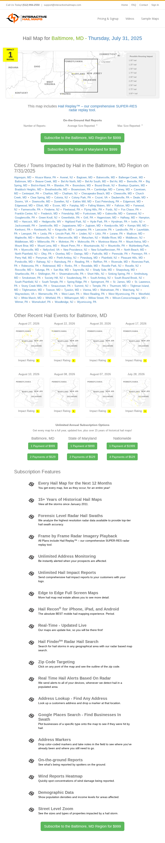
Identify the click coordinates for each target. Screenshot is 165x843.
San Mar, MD (61, 269)
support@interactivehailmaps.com (62, 5)
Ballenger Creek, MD (131, 177)
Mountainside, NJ (94, 245)
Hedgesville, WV (51, 221)
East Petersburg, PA (107, 201)
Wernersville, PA (48, 293)
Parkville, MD (100, 253)
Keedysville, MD (114, 225)
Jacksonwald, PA (25, 225)
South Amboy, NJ (100, 277)
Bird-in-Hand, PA (40, 185)
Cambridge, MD (103, 189)
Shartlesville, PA (24, 273)
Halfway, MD (127, 217)
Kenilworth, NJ (42, 229)
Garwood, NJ (133, 213)
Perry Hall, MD (23, 257)
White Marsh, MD (31, 297)
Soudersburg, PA (76, 277)
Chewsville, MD (123, 193)
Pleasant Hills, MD (132, 257)
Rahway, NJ (43, 261)
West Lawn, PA (70, 293)
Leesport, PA (28, 233)
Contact (143, 5)
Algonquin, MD (22, 177)
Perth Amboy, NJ (66, 257)
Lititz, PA (100, 233)
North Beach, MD (134, 249)
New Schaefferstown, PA (105, 249)
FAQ (133, 5)
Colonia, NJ (61, 197)
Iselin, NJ (136, 221)
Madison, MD (134, 233)
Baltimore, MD (23, 181)
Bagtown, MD (84, 177)
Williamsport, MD (74, 297)
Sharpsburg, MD (125, 269)
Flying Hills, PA (93, 209)
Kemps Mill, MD (137, 225)
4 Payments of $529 (122, 456)
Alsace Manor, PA (45, 177)
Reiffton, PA (100, 261)
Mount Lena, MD (47, 245)
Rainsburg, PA (62, 261)
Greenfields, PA (70, 217)
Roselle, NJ (132, 265)
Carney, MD (123, 189)
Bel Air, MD (116, 181)
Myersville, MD (30, 249)
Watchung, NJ (131, 289)
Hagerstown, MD (106, 217)
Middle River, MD (112, 237)
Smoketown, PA (31, 277)
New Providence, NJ (75, 249)
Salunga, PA (42, 269)
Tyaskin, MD (71, 289)
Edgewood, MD (24, 205)
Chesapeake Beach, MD (95, 193)
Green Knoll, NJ (48, 217)
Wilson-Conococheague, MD (128, 297)
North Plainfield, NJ (26, 253)
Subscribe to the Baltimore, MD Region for (82, 138)
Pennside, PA (120, 253)
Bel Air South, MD (95, 181)
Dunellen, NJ (61, 201)
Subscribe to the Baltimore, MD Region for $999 (82, 826)
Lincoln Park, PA (65, 233)
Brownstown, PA (80, 189)
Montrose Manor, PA (110, 241)
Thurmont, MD (118, 285)
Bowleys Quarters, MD (132, 185)
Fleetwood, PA (71, 209)
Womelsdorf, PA (41, 301)
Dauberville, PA (120, 197)
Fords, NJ (111, 209)
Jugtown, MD (93, 225)
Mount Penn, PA (70, 245)
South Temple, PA (52, 281)
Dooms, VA (21, 201)
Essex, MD (59, 205)
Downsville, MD (41, 201)
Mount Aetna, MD (136, 241)
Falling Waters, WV (99, 205)
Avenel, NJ (66, 177)
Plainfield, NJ (109, 257)
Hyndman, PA (119, 221)
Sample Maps (150, 18)
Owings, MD (81, 253)
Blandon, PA (61, 185)
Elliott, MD (42, 205)
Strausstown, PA (61, 285)
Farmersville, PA (30, 209)
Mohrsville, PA (86, 241)
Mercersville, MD (68, 237)
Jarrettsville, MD (48, 225)
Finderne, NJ (51, 209)
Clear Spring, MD (40, 197)
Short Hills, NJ (95, 273)
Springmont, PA (100, 281)
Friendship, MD (70, 213)
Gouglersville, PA (25, 217)
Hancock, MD (30, 221)
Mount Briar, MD (24, 245)
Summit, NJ (81, 285)
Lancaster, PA (103, 229)
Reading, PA (82, 261)
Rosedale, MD (89, 265)
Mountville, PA (116, 245)
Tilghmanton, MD (32, 289)
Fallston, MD (122, 205)
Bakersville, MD (105, 177)
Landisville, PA (124, 229)
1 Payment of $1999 (122, 446)
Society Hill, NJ (54, 277)
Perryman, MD (44, 257)
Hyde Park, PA (98, 221)
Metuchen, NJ (90, 237)
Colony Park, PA (81, 197)
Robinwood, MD (52, 265)
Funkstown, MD (92, 213)
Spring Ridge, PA (77, 281)
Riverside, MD (119, 261)
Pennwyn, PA (139, 253)
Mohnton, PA (66, 241)
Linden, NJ (85, 233)
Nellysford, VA (51, 249)
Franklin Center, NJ (26, 213)
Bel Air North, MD (71, 181)
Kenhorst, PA (22, 229)
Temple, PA (99, 285)
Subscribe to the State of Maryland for (82, 149)
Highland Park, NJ (75, 221)
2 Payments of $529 (43, 456)
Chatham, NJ (69, 193)
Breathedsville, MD (56, 189)
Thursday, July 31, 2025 (115, 38)
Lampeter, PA (84, 229)
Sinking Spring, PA (119, 273)
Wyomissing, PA (86, 301)
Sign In (155, 5)
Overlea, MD (63, 253)
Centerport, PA (30, 193)
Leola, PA (46, 233)
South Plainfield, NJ (26, 281)
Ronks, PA (71, 265)
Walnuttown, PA (109, 289)
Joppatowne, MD (71, 225)
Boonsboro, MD (82, 185)
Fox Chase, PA (130, 209)
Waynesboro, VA (24, 293)
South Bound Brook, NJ (128, 277)
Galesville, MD (113, 213)
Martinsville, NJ (45, 237)
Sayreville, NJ (81, 269)
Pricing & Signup (108, 18)
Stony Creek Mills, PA (34, 285)
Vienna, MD (90, 289)
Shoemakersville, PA (71, 273)
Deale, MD (139, 197)
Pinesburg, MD (89, 257)
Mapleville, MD (23, 237)
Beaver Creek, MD (46, 181)
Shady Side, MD (102, 269)
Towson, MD (53, 289)
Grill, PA (88, 217)
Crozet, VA (101, 197)
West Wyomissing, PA (121, 293)
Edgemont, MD (132, 201)
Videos (130, 18)
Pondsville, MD (24, 261)
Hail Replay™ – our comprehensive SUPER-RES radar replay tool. (97, 108)
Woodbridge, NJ (64, 301)
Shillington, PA (46, 273)
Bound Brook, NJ (105, 185)
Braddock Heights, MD (28, 189)
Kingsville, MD (63, 229)
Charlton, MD (50, 193)
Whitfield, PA (53, 297)
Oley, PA (46, 253)
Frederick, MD (49, 213)
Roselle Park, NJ (111, 265)
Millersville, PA (46, 241)
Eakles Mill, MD (82, 201)
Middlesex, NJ (134, 237)
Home (124, 5)
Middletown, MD (24, 241)
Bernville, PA (134, 181)
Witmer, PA (21, 301)
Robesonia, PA (30, 265)
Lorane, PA (116, 233)
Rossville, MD (23, 269)
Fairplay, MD (77, 205)
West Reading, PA (94, 293)
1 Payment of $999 (43, 446)
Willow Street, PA (98, 297)
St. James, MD (122, 281)
